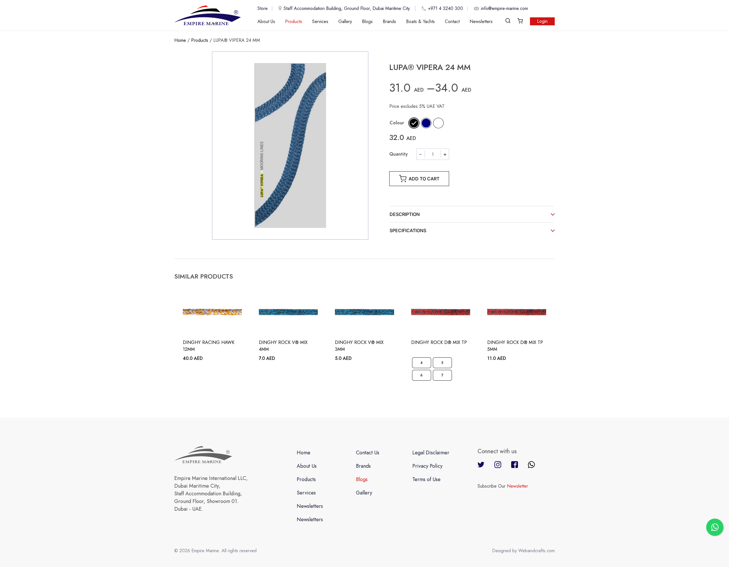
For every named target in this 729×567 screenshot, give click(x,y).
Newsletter (517, 486)
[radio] (414, 123)
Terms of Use (426, 479)
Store (262, 8)
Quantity (398, 154)
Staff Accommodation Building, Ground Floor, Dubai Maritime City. (347, 8)
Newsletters (481, 21)
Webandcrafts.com (536, 550)
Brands (389, 21)
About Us (266, 21)
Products (293, 21)
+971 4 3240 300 (445, 8)
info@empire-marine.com (504, 8)
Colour (397, 122)
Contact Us (367, 452)
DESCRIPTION (405, 214)
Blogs (367, 21)
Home (180, 40)
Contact (452, 21)
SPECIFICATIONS (408, 230)
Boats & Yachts (420, 21)
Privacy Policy (427, 466)
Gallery (345, 21)
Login (542, 21)
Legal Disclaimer (430, 452)
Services (320, 21)
